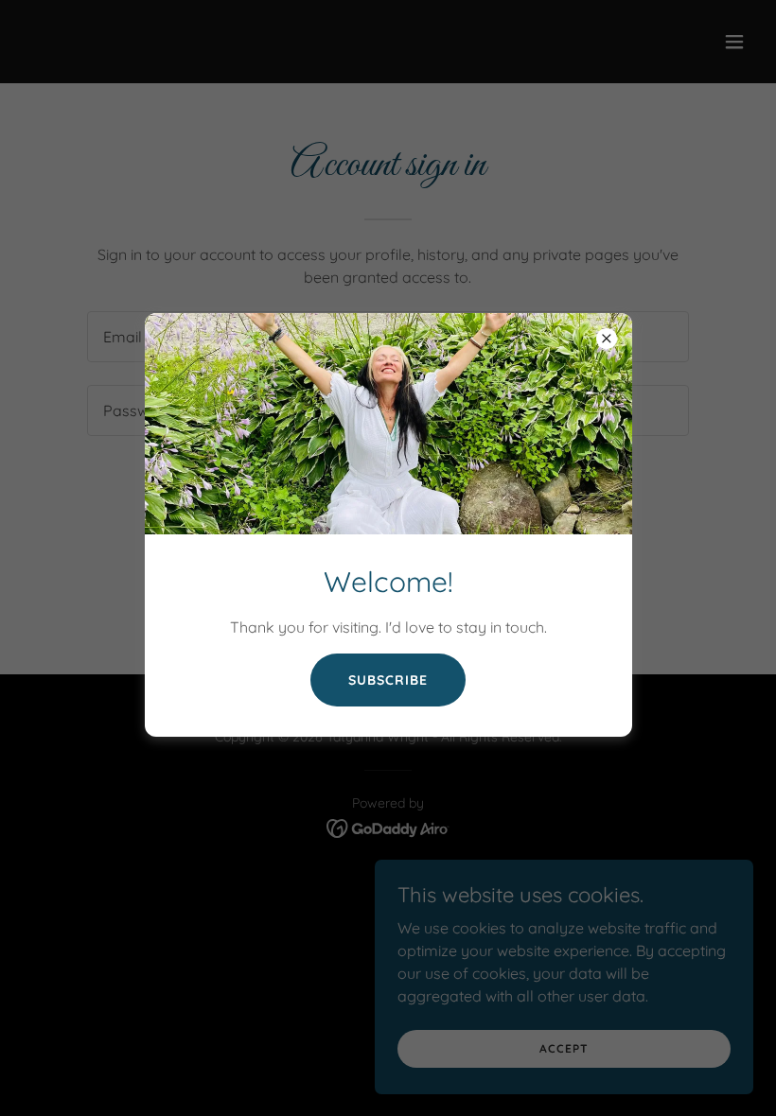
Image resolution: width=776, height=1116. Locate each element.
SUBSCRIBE (388, 680)
